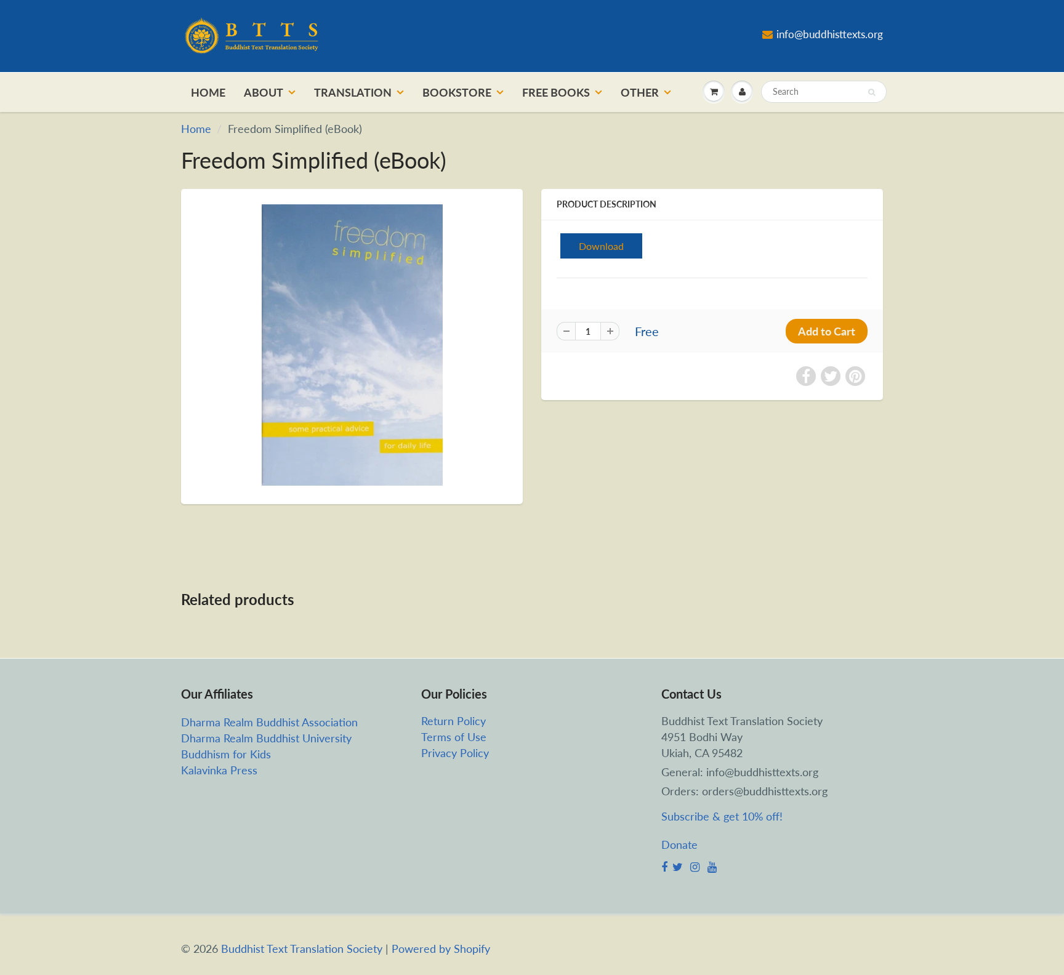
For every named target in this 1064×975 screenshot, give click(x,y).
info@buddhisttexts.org (829, 34)
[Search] (872, 92)
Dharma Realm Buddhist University (266, 738)
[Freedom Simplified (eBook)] (352, 345)
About (263, 92)
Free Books (556, 92)
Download (601, 246)
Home (208, 92)
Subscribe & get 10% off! (722, 816)
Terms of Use (453, 737)
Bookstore (456, 92)
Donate (679, 844)
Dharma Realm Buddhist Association (269, 722)
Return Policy (453, 721)
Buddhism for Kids (226, 754)
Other (640, 92)
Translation (353, 92)
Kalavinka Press (219, 770)
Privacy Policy (455, 753)
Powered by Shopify (441, 948)
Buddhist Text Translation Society (301, 948)
